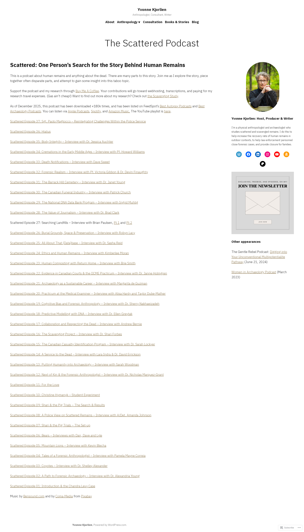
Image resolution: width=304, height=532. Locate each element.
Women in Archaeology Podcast (253, 272)
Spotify (96, 111)
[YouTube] (277, 154)
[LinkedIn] (258, 154)
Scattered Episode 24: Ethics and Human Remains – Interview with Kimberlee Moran (69, 253)
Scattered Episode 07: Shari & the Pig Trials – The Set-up (50, 425)
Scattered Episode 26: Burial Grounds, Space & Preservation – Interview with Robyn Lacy (72, 233)
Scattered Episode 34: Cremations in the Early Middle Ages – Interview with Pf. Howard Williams (77, 152)
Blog (195, 22)
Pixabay (86, 496)
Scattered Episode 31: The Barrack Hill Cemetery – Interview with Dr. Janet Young (67, 182)
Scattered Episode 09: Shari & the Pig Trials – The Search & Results (57, 405)
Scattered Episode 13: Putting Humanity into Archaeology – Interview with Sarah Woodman (74, 364)
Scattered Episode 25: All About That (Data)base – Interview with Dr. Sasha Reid (66, 243)
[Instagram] (267, 154)
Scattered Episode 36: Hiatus (30, 131)
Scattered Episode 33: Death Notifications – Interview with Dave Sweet (60, 162)
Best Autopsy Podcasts (176, 106)
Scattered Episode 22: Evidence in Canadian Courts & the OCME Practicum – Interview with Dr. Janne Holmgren (88, 273)
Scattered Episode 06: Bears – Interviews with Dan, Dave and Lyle (56, 435)
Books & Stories (177, 22)
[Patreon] (263, 164)
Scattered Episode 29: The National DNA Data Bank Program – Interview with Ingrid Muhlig (74, 202)
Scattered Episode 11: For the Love (34, 385)
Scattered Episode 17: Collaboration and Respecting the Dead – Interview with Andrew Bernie (76, 324)
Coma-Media (64, 496)
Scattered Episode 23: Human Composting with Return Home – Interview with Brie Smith (73, 263)
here (167, 111)
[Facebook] (248, 154)
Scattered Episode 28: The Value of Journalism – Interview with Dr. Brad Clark (64, 212)
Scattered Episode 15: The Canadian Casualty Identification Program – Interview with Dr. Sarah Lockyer (82, 344)
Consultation (152, 22)
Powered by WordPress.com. (110, 525)
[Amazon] (286, 154)
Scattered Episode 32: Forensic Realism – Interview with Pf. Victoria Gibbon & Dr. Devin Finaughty (79, 172)
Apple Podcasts (78, 111)
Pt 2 (129, 222)
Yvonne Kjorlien (152, 9)
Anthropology (127, 22)
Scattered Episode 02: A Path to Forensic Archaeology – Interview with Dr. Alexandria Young (75, 476)
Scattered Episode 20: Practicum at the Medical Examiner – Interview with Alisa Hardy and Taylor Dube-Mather (88, 293)
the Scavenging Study (162, 96)
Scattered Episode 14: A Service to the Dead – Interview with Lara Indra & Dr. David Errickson (75, 354)
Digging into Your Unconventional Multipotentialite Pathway (259, 257)
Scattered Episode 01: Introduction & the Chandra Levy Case (52, 486)
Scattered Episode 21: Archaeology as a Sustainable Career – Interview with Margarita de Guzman (78, 283)
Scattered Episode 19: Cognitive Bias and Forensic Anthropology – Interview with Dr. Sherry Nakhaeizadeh (84, 304)
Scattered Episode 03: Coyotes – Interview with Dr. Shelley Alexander (59, 466)
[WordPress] (239, 154)
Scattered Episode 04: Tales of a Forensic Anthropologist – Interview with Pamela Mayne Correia (78, 455)
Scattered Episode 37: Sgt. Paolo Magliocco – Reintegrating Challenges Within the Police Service (78, 121)
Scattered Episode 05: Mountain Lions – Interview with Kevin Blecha (58, 445)
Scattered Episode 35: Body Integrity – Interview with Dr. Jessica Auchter (61, 141)
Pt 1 (117, 222)
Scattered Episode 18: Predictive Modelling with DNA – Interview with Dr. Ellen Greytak (71, 314)
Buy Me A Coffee (87, 91)
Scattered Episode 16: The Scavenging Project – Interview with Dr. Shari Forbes (66, 334)
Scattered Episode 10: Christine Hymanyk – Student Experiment (55, 395)
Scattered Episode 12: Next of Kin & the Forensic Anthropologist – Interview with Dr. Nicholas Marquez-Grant (87, 374)
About (109, 22)
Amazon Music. (119, 111)
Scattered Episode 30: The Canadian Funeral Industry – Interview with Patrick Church (70, 192)
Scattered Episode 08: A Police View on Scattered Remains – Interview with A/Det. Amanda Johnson (80, 415)
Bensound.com (33, 496)
